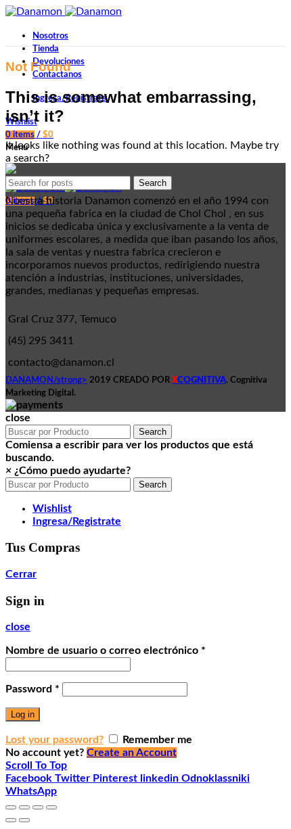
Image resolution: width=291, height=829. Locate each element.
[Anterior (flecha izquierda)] (10, 820)
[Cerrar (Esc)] (10, 807)
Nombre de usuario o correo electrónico (105, 650)
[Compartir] (24, 807)
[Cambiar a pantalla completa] (37, 807)
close (17, 626)
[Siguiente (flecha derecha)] (24, 820)
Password (32, 689)
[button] (68, 470)
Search (152, 183)
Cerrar (21, 574)
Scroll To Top (36, 765)
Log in (23, 714)
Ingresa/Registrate (76, 521)
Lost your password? (54, 739)
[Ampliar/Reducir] (51, 807)
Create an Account (132, 752)
